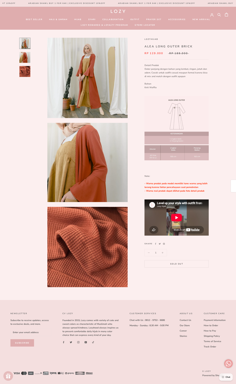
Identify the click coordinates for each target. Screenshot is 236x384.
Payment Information (215, 320)
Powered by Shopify (212, 375)
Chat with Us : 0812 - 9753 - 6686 (147, 320)
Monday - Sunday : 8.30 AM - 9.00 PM (149, 325)
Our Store (185, 325)
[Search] (219, 14)
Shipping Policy (212, 336)
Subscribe (22, 343)
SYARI (92, 19)
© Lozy (206, 371)
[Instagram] (78, 342)
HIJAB (78, 19)
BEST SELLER (34, 19)
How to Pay (210, 330)
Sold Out (176, 264)
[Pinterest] (164, 244)
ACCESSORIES (177, 19)
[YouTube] (86, 342)
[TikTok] (93, 342)
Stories (183, 336)
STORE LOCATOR (145, 25)
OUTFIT (134, 19)
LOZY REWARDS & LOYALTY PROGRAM (104, 25)
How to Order (211, 325)
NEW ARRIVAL (201, 19)
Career (183, 330)
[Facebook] (156, 244)
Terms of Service (212, 341)
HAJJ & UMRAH (58, 19)
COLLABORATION (113, 19)
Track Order (210, 346)
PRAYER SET (154, 19)
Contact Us (185, 320)
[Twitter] (160, 244)
